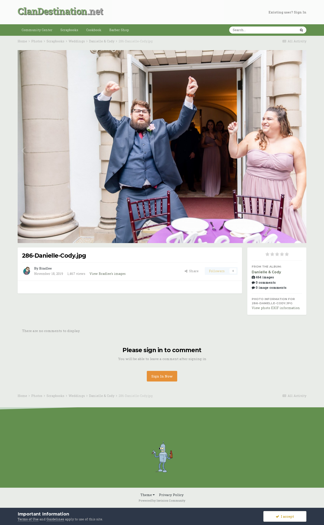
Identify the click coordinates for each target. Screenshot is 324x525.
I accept (286, 516)
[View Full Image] (298, 58)
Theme (146, 495)
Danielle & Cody (266, 272)
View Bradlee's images (107, 274)
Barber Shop (119, 30)
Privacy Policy (171, 495)
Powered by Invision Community (162, 500)
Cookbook (93, 30)
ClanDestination (52, 11)
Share (193, 271)
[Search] (301, 30)
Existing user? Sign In (287, 12)
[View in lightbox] (286, 58)
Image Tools (286, 235)
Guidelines (55, 519)
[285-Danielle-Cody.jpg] (300, 150)
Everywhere (281, 30)
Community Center (37, 30)
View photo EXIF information (276, 308)
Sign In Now (162, 376)
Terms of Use (28, 519)
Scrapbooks (69, 30)
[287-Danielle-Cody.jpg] (23, 150)
